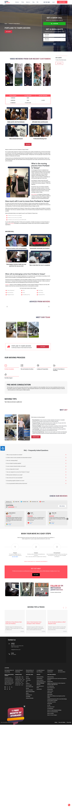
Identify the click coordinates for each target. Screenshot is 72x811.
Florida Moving (17, 694)
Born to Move (34, 194)
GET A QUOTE (8, 31)
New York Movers (39, 694)
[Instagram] (9, 710)
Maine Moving (60, 692)
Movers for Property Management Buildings (54, 732)
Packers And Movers (40, 702)
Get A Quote (28, 701)
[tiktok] (7, 712)
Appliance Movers (50, 713)
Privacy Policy (28, 702)
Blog (33, 2)
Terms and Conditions (29, 712)
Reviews (27, 715)
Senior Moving (49, 715)
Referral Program (29, 707)
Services (17, 2)
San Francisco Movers (61, 694)
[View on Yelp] (29, 536)
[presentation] (6, 76)
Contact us (7, 284)
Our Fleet (48, 727)
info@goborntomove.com (15, 672)
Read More (28, 144)
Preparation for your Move (51, 724)
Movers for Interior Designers (52, 737)
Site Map (27, 710)
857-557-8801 (47, 2)
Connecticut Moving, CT (19, 692)
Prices (22, 2)
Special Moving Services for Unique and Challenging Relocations (41, 706)
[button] (45, 352)
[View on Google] (7, 536)
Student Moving (49, 716)
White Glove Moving (50, 699)
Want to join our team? (50, 729)
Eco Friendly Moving (50, 708)
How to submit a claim (29, 709)
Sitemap (56, 744)
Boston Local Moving (40, 699)
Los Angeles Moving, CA (40, 692)
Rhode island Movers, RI (30, 692)
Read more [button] (8, 544)
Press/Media (28, 719)
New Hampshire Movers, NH (9, 692)
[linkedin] (9, 712)
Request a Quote (36, 459)
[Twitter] (7, 710)
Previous (63, 630)
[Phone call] (69, 805)
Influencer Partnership (29, 720)
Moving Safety (49, 726)
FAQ (37, 2)
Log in (53, 2)
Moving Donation (50, 704)
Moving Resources (29, 717)
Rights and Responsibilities (30, 714)
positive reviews (11, 223)
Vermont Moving (7, 694)
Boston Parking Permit (51, 710)
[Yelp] (11, 710)
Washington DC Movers (29, 694)
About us (28, 2)
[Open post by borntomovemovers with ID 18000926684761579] (27, 612)
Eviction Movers (39, 711)
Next (66, 630)
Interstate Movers (39, 701)
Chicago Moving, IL (50, 692)
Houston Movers (50, 694)
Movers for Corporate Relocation (52, 734)
